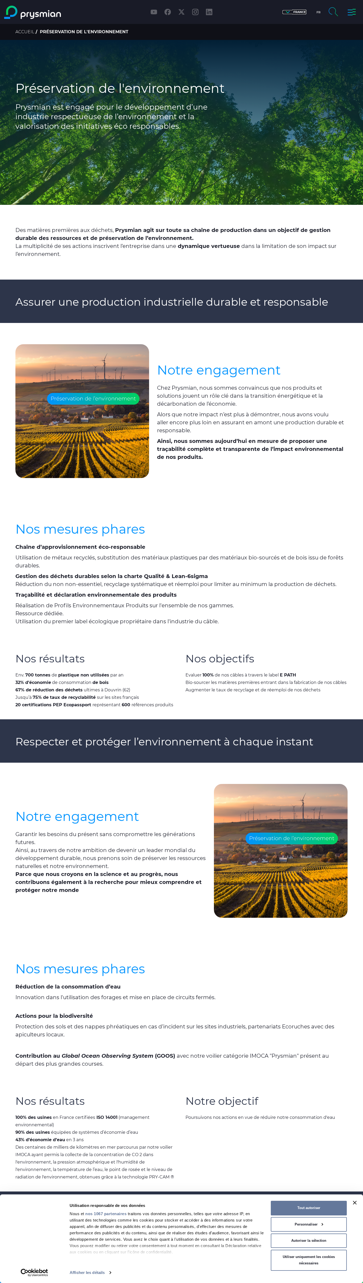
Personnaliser (306, 1224)
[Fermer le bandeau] (355, 1203)
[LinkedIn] (209, 12)
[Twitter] (181, 12)
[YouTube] (153, 12)
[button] (294, 12)
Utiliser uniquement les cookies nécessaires (309, 1260)
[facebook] (167, 12)
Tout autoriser (308, 1208)
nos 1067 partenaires (105, 1213)
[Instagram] (195, 12)
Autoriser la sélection (308, 1241)
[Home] (46, 12)
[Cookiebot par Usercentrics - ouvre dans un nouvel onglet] (34, 1273)
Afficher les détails (87, 1272)
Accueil (24, 31)
